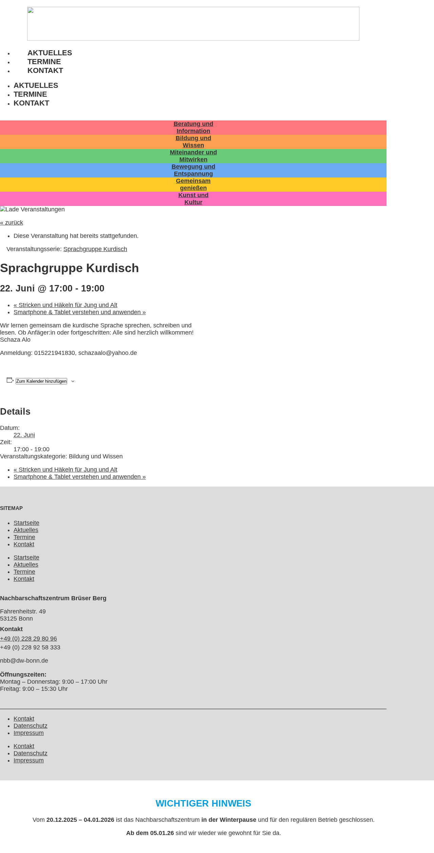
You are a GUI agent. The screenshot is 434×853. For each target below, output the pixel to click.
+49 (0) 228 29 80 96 (28, 638)
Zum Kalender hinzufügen (41, 381)
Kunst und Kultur (193, 199)
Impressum (29, 732)
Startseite (26, 522)
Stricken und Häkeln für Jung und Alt (65, 305)
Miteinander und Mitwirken (193, 156)
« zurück (11, 222)
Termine (30, 94)
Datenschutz (30, 725)
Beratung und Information (193, 127)
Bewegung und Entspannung (193, 170)
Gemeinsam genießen (193, 184)
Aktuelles (36, 85)
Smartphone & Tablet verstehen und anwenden (80, 312)
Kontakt (45, 70)
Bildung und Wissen (193, 142)
